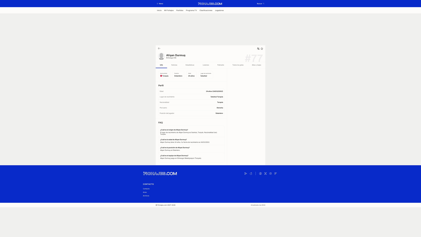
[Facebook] (260, 173)
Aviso (145, 192)
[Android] (245, 173)
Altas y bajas (256, 65)
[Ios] (250, 173)
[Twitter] (265, 173)
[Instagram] (270, 173)
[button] (160, 3)
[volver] (159, 48)
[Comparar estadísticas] (258, 48)
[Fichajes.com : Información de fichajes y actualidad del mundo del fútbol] (210, 3)
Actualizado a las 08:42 (258, 205)
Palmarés (220, 65)
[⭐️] (261, 48)
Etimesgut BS (171, 58)
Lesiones (206, 65)
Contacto (146, 189)
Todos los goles (238, 65)
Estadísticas (190, 65)
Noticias (174, 65)
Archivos (146, 196)
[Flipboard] (275, 173)
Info (161, 65)
